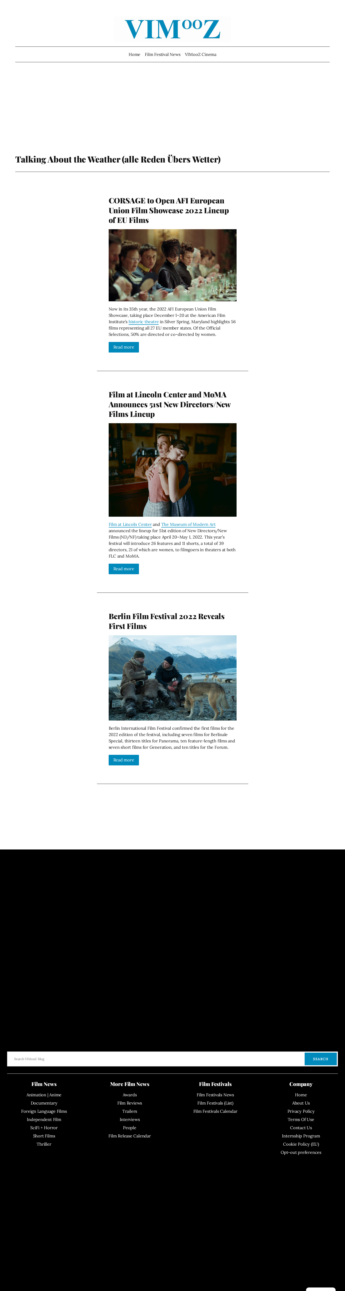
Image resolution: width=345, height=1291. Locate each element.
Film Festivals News (215, 1094)
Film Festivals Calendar (215, 1111)
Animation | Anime (44, 1094)
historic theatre (144, 321)
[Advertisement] (172, 116)
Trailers (129, 1111)
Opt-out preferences (301, 1152)
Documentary (44, 1103)
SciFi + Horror (44, 1127)
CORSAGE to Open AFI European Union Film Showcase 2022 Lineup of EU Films (169, 210)
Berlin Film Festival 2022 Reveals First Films (167, 621)
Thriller (44, 1144)
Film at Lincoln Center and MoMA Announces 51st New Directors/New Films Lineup (170, 404)
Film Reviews (129, 1103)
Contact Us (301, 1127)
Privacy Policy (301, 1111)
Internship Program (301, 1136)
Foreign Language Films (44, 1111)
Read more (123, 347)
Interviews (130, 1119)
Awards (130, 1094)
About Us (301, 1103)
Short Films (44, 1136)
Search (320, 1059)
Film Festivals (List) (215, 1103)
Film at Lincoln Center (130, 524)
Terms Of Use (301, 1119)
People (129, 1127)
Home (134, 54)
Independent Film (44, 1119)
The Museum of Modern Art (188, 524)
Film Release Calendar (129, 1136)
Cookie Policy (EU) (301, 1144)
